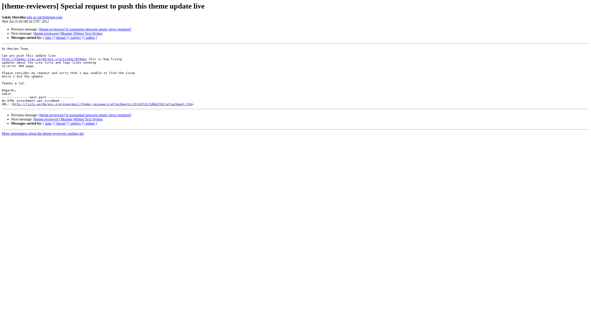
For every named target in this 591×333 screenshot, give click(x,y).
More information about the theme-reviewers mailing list (43, 134)
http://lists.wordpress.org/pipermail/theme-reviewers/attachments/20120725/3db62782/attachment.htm (102, 104)
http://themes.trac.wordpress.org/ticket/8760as (44, 59)
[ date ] (48, 38)
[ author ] (90, 38)
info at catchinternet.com (44, 17)
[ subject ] (75, 38)
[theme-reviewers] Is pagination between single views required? (85, 29)
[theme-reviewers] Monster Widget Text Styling (68, 33)
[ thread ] (60, 38)
